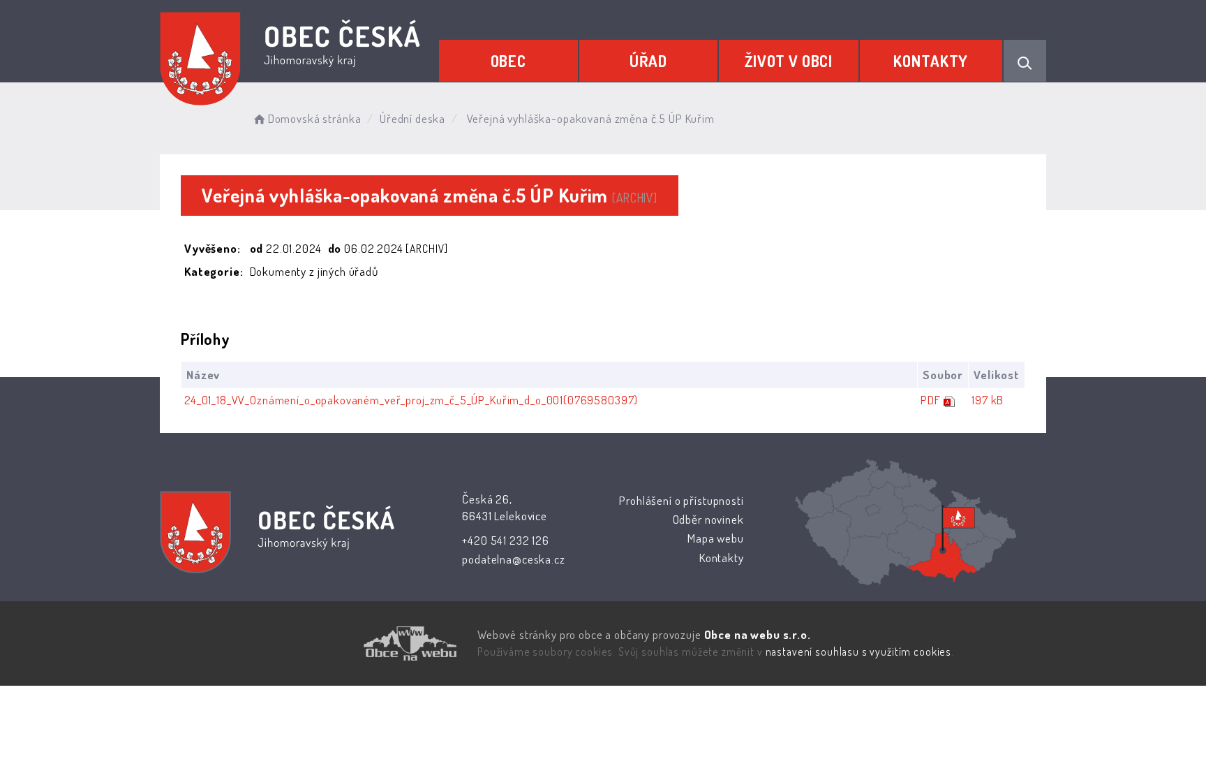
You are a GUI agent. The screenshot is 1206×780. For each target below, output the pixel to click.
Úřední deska (412, 118)
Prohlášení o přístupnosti (681, 500)
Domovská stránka (314, 118)
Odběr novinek (708, 519)
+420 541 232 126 (505, 540)
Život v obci (789, 61)
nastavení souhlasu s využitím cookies (858, 651)
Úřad (648, 61)
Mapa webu (715, 538)
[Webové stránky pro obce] (330, 643)
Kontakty (930, 61)
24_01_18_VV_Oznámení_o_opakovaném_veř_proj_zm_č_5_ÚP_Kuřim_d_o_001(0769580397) (411, 399)
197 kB (988, 399)
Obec (508, 61)
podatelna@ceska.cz (513, 559)
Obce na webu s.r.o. (757, 634)
